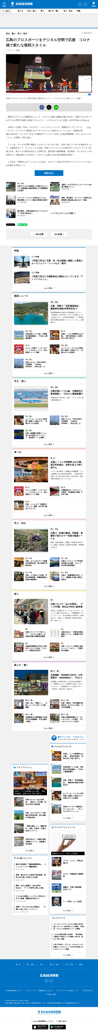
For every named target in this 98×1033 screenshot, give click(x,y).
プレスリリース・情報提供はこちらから (40, 990)
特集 (78, 11)
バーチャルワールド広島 (62, 213)
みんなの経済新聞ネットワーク (49, 1012)
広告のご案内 (51, 994)
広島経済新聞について (14, 990)
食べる (20, 11)
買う (42, 11)
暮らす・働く (54, 11)
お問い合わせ (88, 990)
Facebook (80, 4)
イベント (10, 50)
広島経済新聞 (22, 4)
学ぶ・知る (68, 11)
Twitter (85, 4)
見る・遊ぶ (31, 11)
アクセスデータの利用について (68, 990)
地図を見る (49, 173)
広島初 (18, 50)
